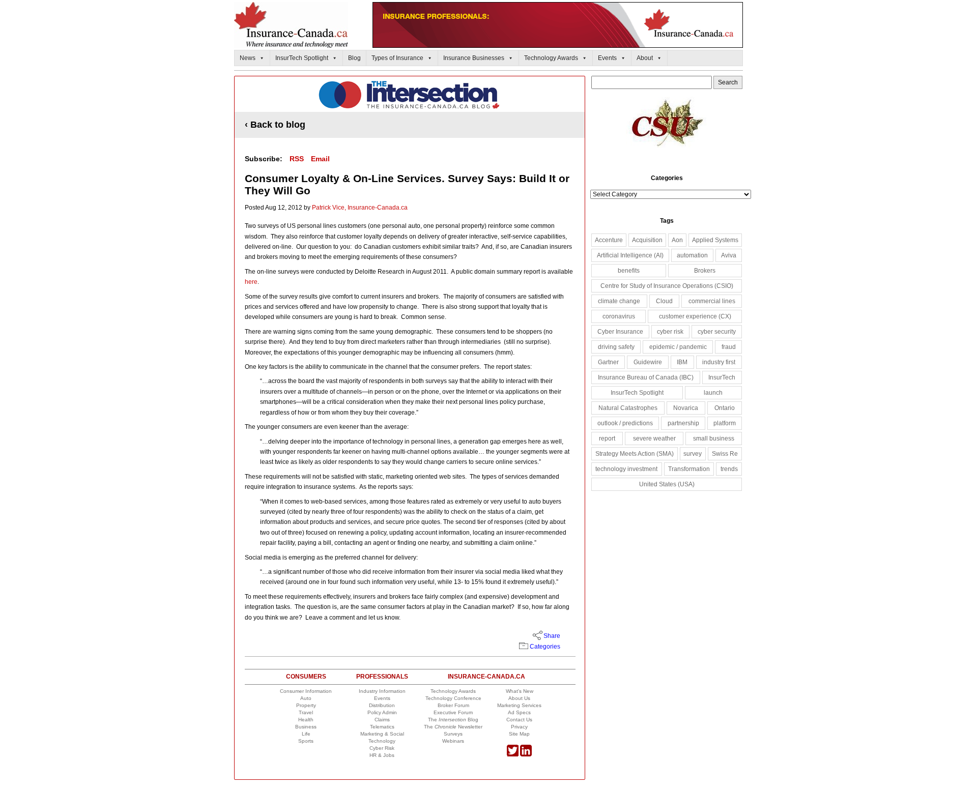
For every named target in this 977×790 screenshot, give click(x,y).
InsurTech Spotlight (301, 58)
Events (607, 58)
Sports (305, 741)
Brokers (704, 270)
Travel (306, 712)
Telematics (382, 726)
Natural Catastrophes (627, 408)
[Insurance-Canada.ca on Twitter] (513, 754)
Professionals (382, 676)
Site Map (519, 734)
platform (724, 423)
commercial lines (711, 301)
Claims (382, 719)
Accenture (609, 240)
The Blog (453, 719)
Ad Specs (519, 712)
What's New (519, 691)
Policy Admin (382, 712)
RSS (297, 159)
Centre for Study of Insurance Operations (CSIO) (666, 285)
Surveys (453, 734)
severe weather (654, 438)
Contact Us (519, 719)
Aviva (728, 255)
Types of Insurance (397, 58)
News (247, 58)
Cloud (664, 301)
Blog (354, 58)
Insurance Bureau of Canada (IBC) (646, 377)
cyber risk (670, 331)
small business (713, 438)
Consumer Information (306, 691)
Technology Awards (551, 58)
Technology (381, 741)
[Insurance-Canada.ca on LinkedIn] (526, 754)
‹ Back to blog (275, 125)
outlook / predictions (625, 423)
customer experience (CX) (695, 316)
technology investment (626, 469)
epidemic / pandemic (678, 346)
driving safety (616, 346)
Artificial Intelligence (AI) (630, 255)
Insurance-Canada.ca (486, 676)
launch (713, 392)
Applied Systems (715, 240)
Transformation (689, 469)
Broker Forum (453, 705)
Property (306, 705)
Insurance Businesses (473, 58)
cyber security (717, 331)
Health (305, 719)
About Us (519, 698)
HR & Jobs (381, 755)
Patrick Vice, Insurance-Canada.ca (360, 207)
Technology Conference (453, 698)
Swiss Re (725, 453)
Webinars (453, 741)
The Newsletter (453, 726)
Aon (677, 240)
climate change (619, 301)
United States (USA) (667, 484)
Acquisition (647, 240)
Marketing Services (519, 705)
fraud (729, 346)
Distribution (382, 705)
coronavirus (618, 316)
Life (306, 734)
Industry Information (382, 691)
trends (729, 469)
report (607, 438)
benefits (629, 270)
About (645, 58)
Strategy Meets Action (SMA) (634, 453)
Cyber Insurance (620, 331)
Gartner (608, 362)
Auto (305, 698)
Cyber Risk (381, 748)
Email (320, 159)
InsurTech (721, 377)
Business (306, 726)
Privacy (519, 726)
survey (692, 453)
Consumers (306, 676)
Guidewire (648, 362)
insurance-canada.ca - (410, 94)
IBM (682, 362)
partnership (683, 423)
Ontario (724, 408)
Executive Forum (453, 712)
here (251, 281)
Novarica (685, 408)
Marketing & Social (382, 734)
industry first (718, 362)
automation (692, 255)
